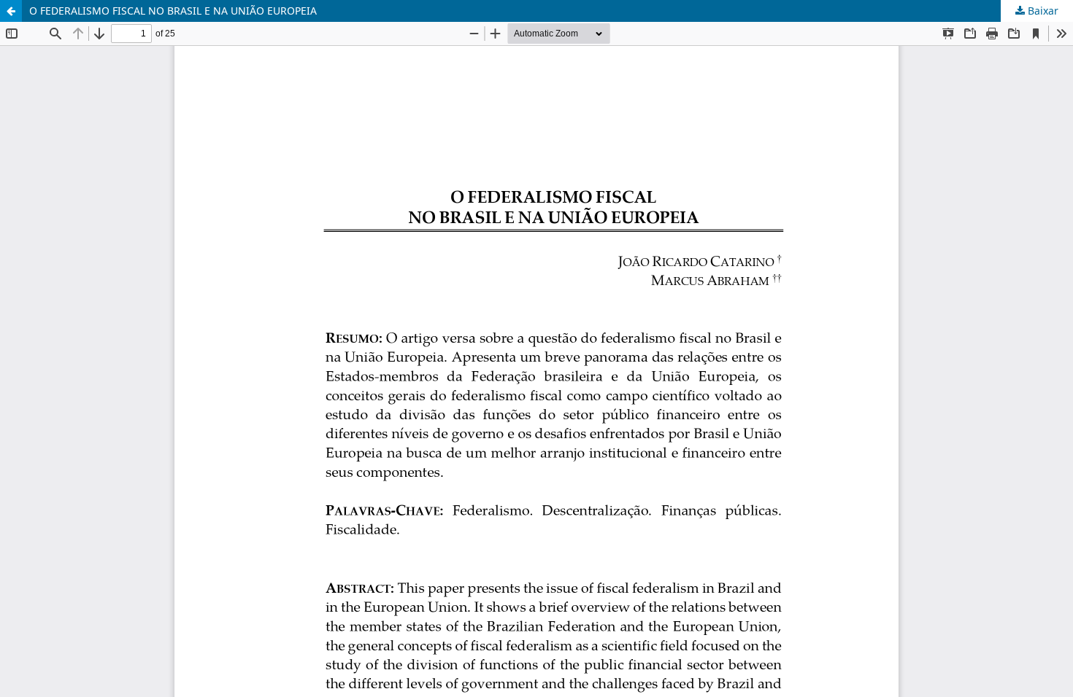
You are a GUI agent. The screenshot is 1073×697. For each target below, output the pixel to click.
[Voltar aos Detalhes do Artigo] (11, 11)
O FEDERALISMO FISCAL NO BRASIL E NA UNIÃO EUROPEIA (173, 10)
